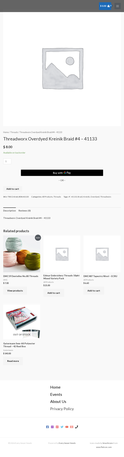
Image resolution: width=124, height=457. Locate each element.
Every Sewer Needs (67, 443)
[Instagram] (52, 426)
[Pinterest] (57, 426)
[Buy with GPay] (62, 173)
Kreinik (86, 196)
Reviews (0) (25, 210)
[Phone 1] (76, 426)
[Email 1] (71, 426)
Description (9, 210)
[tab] (9, 210)
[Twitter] (62, 426)
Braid (80, 196)
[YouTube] (66, 426)
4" (69, 196)
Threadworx (105, 196)
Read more (13, 361)
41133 (74, 196)
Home (6, 132)
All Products (47, 196)
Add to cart (12, 188)
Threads (14, 132)
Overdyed (94, 196)
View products (15, 290)
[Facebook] (47, 426)
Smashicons (108, 443)
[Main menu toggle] (117, 6)
